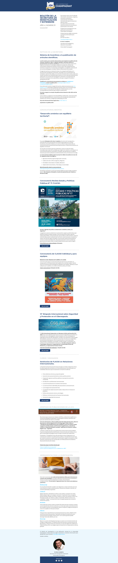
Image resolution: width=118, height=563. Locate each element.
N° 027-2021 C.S (63, 100)
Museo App (42, 519)
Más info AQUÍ (45, 246)
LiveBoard (42, 491)
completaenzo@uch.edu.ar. (46, 84)
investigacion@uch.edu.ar (64, 82)
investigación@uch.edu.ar (66, 39)
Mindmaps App (43, 484)
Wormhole (42, 502)
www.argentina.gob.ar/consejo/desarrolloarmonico (52, 168)
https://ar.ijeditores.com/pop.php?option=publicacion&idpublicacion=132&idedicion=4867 (53, 447)
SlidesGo (42, 510)
